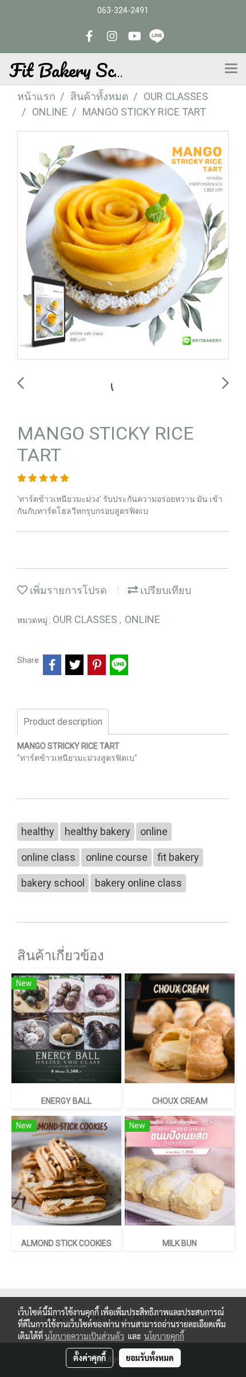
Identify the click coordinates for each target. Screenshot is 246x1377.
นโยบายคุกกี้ (164, 1336)
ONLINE (142, 619)
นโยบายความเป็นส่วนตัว (84, 1336)
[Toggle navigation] (231, 69)
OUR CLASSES (86, 619)
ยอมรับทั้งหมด (150, 1357)
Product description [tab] (62, 721)
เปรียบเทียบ (164, 590)
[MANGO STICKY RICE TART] (123, 245)
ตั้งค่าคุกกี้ (89, 1357)
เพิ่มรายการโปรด (67, 590)
